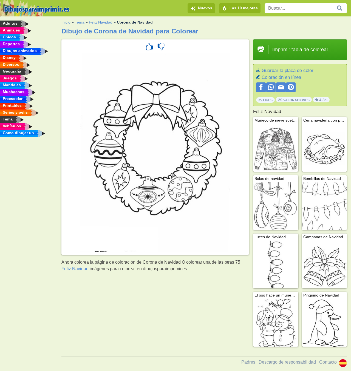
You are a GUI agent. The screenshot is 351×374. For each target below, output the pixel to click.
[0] (161, 47)
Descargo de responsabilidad (287, 362)
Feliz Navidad (100, 22)
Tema (79, 22)
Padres (248, 362)
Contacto (328, 362)
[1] (149, 47)
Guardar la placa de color (287, 70)
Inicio (65, 22)
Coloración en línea (281, 77)
